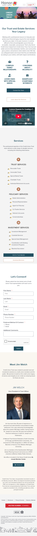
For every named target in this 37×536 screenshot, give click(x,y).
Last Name (7, 298)
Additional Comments (10, 330)
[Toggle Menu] (24, 5)
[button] (31, 5)
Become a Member (30, 500)
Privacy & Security (19, 500)
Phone (7, 324)
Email (5, 306)
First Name (7, 290)
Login (30, 5)
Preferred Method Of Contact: (13, 322)
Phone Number (8, 314)
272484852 (18, 506)
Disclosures (10, 500)
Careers (3, 500)
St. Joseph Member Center (22, 458)
